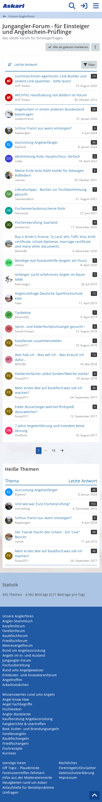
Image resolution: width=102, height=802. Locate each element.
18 (53, 450)
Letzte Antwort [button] (25, 64)
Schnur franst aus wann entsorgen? (43, 518)
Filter (91, 65)
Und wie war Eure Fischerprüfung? (42, 504)
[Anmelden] (84, 6)
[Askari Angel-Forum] (13, 6)
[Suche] (72, 6)
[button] (95, 47)
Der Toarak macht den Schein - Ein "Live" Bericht (47, 534)
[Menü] (96, 6)
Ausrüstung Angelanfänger (36, 490)
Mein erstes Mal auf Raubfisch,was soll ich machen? (48, 553)
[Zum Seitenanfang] (94, 795)
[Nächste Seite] (62, 450)
